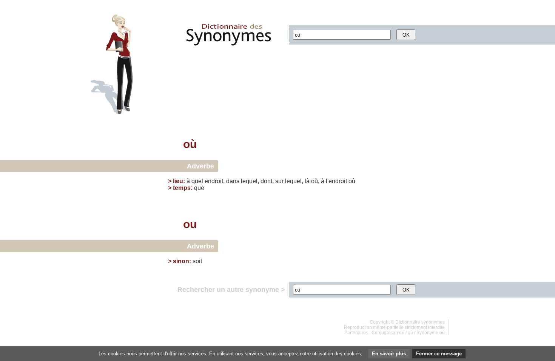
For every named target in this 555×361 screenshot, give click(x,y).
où (314, 181)
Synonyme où (430, 332)
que (199, 188)
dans (232, 181)
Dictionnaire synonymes (420, 322)
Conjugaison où (388, 332)
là (307, 181)
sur (279, 181)
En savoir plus (389, 353)
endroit (214, 181)
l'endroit (336, 181)
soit (197, 261)
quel (197, 181)
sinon (181, 261)
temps (182, 188)
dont (266, 181)
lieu (178, 181)
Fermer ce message (439, 353)
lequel (249, 181)
